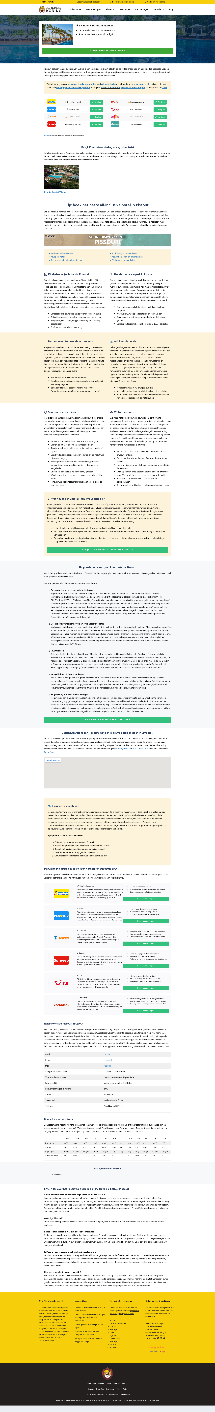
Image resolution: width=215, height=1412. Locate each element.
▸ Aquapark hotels (57, 257)
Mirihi (119, 749)
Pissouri (107, 1066)
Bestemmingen (93, 9)
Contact (91, 1389)
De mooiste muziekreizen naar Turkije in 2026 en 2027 (87, 1333)
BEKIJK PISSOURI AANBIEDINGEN (107, 51)
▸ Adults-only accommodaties (123, 253)
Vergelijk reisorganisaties (83, 84)
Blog (171, 9)
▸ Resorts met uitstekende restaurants (66, 260)
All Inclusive (75, 9)
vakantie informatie (110, 88)
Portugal (113, 1329)
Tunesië (113, 1347)
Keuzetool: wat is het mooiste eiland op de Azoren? (90, 1309)
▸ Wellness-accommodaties (122, 260)
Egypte (113, 1335)
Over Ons (100, 1389)
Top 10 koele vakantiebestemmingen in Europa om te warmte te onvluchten (90, 1317)
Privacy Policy (121, 1389)
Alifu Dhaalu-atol (140, 749)
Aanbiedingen (142, 9)
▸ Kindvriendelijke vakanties (61, 253)
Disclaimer (110, 1389)
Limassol (108, 1060)
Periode (157, 9)
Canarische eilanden (118, 1323)
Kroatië (113, 1344)
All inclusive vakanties (95, 1383)
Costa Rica (48, 752)
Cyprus (107, 1054)
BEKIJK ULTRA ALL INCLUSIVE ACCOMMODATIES (107, 550)
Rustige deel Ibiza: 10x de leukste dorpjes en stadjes (88, 1340)
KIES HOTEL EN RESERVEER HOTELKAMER (107, 719)
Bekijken (98, 102)
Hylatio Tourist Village (55, 192)
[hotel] (57, 34)
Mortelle (127, 749)
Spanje (112, 1326)
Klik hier (47, 135)
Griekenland (115, 1338)
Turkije (112, 1320)
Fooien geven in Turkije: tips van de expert (89, 1326)
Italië (112, 1332)
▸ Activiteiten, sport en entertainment (126, 257)
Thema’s (110, 9)
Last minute (124, 9)
